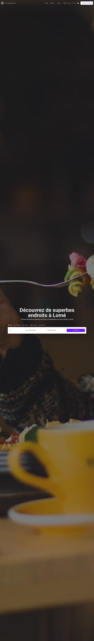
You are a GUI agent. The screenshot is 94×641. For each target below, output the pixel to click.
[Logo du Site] (2, 3)
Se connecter (68, 3)
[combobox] (37, 330)
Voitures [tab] (43, 325)
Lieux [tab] (11, 325)
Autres (58, 3)
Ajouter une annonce (87, 3)
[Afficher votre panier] (78, 3)
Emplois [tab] (27, 325)
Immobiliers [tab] (35, 325)
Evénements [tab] (18, 325)
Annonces (52, 3)
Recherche (76, 330)
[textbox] (37, 330)
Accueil (46, 3)
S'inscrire (74, 3)
